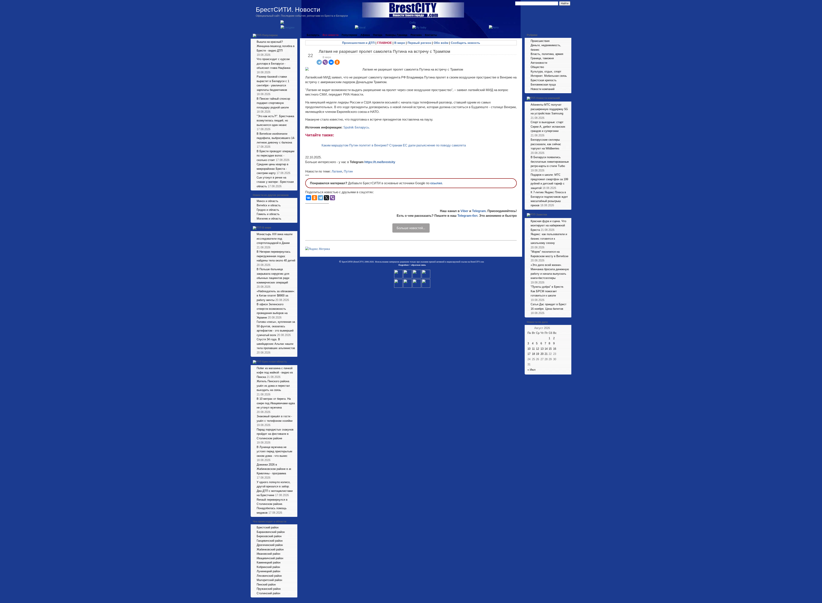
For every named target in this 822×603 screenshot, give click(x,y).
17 (528, 353)
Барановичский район (271, 532)
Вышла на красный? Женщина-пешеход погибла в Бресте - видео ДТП (276, 46)
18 (533, 353)
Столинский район (268, 593)
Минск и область (267, 201)
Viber (464, 211)
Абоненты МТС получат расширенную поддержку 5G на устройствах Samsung (549, 109)
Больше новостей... (411, 228)
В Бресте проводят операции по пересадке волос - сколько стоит (275, 156)
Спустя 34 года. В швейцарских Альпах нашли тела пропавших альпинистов (276, 344)
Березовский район (269, 536)
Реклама (416, 35)
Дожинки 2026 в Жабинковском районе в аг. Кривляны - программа (274, 469)
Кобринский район (268, 567)
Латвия (337, 171)
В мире (266, 227)
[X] (326, 197)
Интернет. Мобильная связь (549, 75)
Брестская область (274, 361)
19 (537, 353)
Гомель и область (268, 214)
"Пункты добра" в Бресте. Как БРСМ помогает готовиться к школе (547, 291)
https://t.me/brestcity (379, 162)
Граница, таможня (542, 58)
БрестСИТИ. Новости (288, 9)
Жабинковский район (270, 549)
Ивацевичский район (270, 558)
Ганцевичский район (270, 540)
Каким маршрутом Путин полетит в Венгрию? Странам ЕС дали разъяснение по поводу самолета (394, 145)
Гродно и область (268, 209)
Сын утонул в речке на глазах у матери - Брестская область (275, 182)
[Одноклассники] (337, 62)
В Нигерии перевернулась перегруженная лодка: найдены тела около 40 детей (276, 256)
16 (554, 348)
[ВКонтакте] (331, 62)
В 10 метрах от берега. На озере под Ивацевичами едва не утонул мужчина (276, 403)
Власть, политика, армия (547, 54)
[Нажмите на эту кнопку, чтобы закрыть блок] (294, 35)
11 (533, 348)
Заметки (541, 214)
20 (542, 353)
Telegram (479, 211)
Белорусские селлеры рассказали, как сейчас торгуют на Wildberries (546, 144)
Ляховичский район (269, 575)
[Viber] (325, 62)
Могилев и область (269, 218)
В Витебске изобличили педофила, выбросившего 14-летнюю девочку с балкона (276, 138)
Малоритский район (269, 580)
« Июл (531, 369)
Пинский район (266, 584)
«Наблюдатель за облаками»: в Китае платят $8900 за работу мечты (276, 296)
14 (546, 348)
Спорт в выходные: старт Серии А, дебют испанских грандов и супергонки (548, 127)
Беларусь (313, 35)
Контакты (431, 35)
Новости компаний (542, 89)
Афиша (365, 35)
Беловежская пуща (543, 84)
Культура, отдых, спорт (546, 71)
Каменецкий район (268, 562)
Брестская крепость (544, 80)
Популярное (270, 35)
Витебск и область (269, 205)
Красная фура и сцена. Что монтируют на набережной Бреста (548, 225)
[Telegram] (319, 62)
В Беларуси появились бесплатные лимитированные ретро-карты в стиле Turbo (550, 162)
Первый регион (419, 42)
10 (528, 348)
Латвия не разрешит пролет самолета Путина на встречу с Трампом (384, 51)
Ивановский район (268, 553)
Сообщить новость (465, 42)
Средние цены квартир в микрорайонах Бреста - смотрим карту (272, 169)
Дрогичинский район (270, 545)
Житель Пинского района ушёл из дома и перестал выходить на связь (273, 386)
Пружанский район (269, 588)
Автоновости (539, 62)
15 (550, 348)
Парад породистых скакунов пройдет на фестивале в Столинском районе (275, 434)
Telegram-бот (467, 215)
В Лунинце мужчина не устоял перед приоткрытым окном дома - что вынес (274, 451)
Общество (537, 67)
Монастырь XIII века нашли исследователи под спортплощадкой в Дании (274, 239)
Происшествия (540, 41)
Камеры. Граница (396, 35)
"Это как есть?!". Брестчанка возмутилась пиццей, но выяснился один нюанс (275, 121)
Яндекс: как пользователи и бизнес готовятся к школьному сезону (549, 239)
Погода (377, 35)
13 (542, 348)
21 (546, 353)
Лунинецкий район (268, 571)
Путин (348, 171)
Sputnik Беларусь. (356, 127)
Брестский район (267, 527)
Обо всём (441, 42)
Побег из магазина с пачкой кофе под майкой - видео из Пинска (275, 373)
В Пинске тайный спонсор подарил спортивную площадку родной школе (273, 103)
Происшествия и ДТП (358, 42)
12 (537, 348)
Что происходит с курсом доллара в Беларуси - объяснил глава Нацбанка (273, 63)
